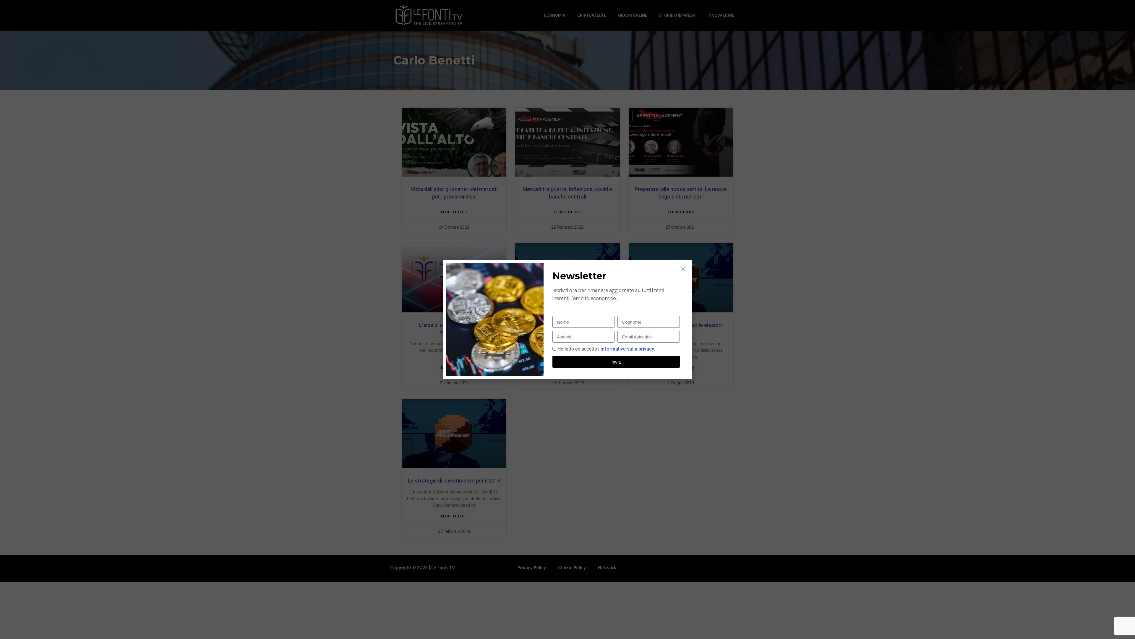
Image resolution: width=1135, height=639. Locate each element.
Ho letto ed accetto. (606, 349)
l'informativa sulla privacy (625, 349)
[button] (683, 269)
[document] (567, 319)
